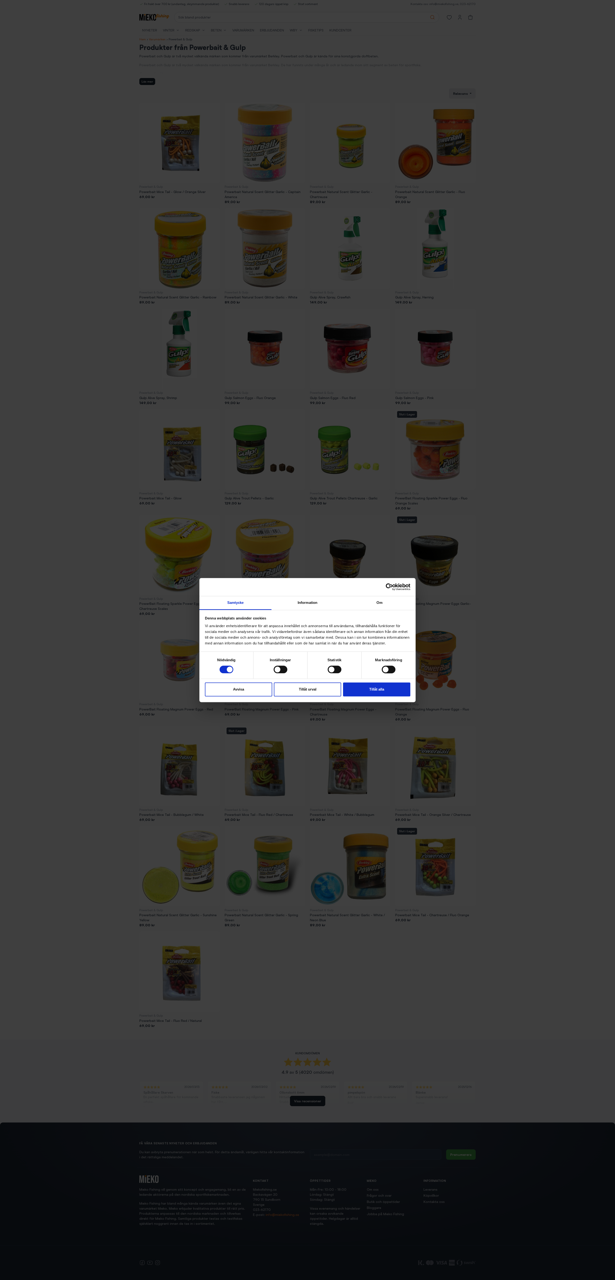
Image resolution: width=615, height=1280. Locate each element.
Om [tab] (379, 603)
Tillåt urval (307, 689)
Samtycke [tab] (235, 603)
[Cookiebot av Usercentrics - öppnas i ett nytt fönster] (389, 586)
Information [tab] (307, 603)
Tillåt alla (376, 689)
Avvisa (238, 689)
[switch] (280, 669)
